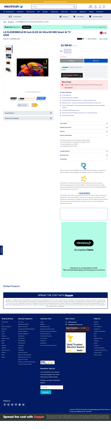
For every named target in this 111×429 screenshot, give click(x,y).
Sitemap (96, 345)
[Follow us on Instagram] (12, 405)
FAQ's (95, 333)
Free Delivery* (17, 16)
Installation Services (46, 336)
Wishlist (96, 322)
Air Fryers (21, 322)
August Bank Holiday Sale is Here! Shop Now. (55, 1)
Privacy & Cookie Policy (100, 350)
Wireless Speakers (23, 333)
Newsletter (43, 343)
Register (42, 324)
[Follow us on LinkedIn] (23, 405)
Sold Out (71, 60)
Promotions (99, 11)
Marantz (4, 336)
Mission (4, 352)
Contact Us (97, 329)
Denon (3, 331)
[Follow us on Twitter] (8, 405)
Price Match (80, 16)
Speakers (45, 11)
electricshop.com (95, 409)
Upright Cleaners (23, 331)
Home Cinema (30, 11)
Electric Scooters (23, 326)
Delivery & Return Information (48, 331)
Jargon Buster (98, 352)
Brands (91, 11)
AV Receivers (21, 343)
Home (4, 22)
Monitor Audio (5, 338)
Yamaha (4, 345)
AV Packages (21, 340)
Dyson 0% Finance (23, 359)
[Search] (74, 7)
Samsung (4, 329)
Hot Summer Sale (97, 16)
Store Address (98, 326)
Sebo (3, 343)
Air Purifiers (21, 338)
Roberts (4, 347)
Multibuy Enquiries (45, 333)
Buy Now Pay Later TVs (24, 357)
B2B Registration (45, 326)
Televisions (20, 11)
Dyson (3, 340)
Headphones (54, 11)
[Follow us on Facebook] (4, 405)
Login (41, 322)
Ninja (3, 354)
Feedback (43, 340)
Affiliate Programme (99, 331)
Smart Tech (64, 11)
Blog (95, 336)
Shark (3, 357)
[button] (91, 39)
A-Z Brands (5, 322)
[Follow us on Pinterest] (15, 405)
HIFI (38, 11)
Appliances (83, 11)
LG (2, 324)
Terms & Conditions (99, 347)
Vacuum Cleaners (23, 352)
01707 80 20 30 (72, 322)
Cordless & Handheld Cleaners (26, 329)
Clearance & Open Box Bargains (26, 361)
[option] (55, 27)
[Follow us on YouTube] (19, 405)
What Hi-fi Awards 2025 (24, 354)
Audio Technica (6, 350)
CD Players (21, 350)
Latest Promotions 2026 (24, 364)
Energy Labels (98, 354)
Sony (3, 333)
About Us (96, 324)
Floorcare (74, 11)
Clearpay (65, 16)
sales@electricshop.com (75, 324)
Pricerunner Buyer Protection (48, 345)
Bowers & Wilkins (6, 326)
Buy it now (96, 60)
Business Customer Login (47, 329)
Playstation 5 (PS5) (23, 324)
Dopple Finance (98, 338)
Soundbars (21, 345)
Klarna (95, 343)
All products (11, 22)
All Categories (10, 11)
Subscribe (46, 392)
